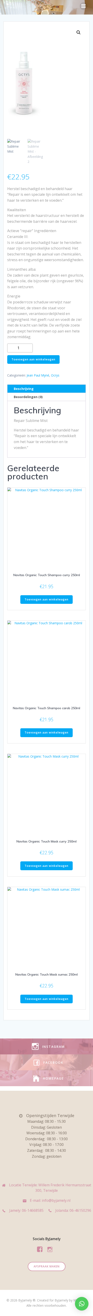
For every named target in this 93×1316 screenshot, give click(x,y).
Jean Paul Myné (38, 375)
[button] (78, 32)
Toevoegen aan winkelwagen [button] (46, 599)
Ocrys (55, 375)
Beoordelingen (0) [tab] (28, 397)
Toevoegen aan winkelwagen (33, 359)
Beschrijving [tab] (24, 389)
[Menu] (83, 6)
